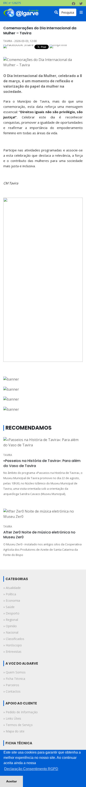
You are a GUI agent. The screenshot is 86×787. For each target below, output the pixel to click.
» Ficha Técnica (14, 679)
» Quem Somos (14, 672)
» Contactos (12, 691)
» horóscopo (12, 645)
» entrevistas (12, 651)
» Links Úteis (12, 718)
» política (9, 594)
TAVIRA (7, 455)
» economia (11, 600)
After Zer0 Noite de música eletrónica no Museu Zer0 (39, 535)
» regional (10, 620)
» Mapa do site (13, 731)
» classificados (13, 639)
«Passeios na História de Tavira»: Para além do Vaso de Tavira (41, 463)
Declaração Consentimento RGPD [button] (31, 769)
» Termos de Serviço (18, 725)
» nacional (10, 632)
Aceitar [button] (11, 781)
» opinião (10, 626)
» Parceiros (11, 685)
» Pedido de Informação (20, 712)
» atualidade (12, 588)
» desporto (11, 613)
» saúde (9, 607)
